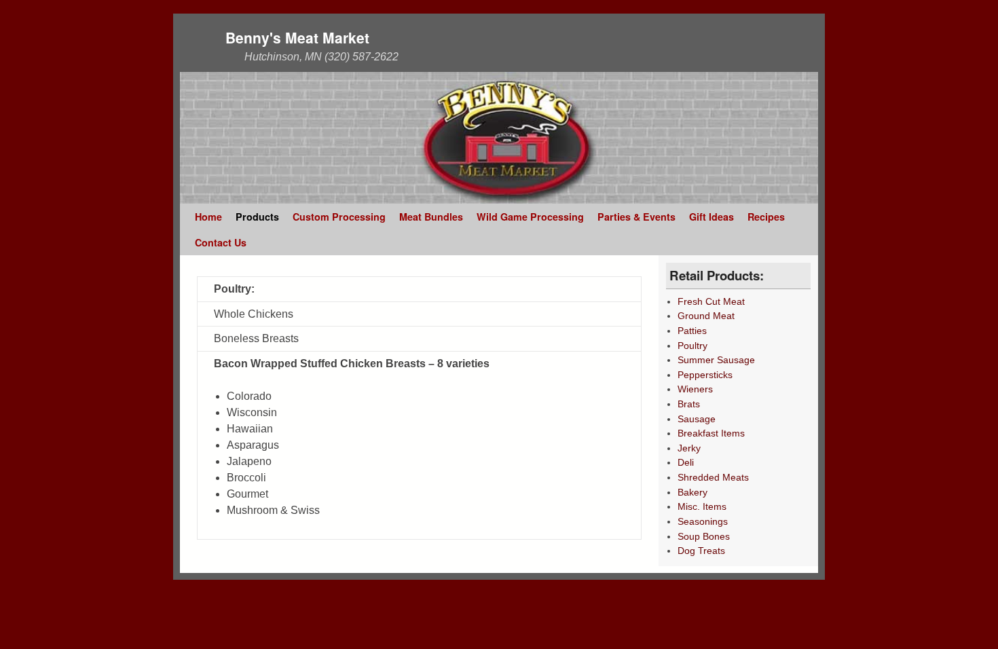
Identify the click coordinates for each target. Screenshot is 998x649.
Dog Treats (701, 550)
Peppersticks (705, 374)
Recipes (766, 216)
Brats (689, 403)
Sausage (697, 418)
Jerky (689, 448)
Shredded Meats (713, 477)
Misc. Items (702, 506)
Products (257, 216)
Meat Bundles (431, 216)
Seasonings (703, 521)
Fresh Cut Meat (711, 301)
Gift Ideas (711, 216)
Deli (686, 462)
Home (208, 216)
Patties (692, 330)
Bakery (692, 492)
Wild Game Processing (530, 216)
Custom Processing (339, 216)
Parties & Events (636, 216)
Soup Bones (704, 536)
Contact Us (220, 242)
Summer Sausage (716, 359)
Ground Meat (706, 315)
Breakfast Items (711, 433)
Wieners (695, 389)
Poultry (692, 345)
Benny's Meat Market (297, 37)
